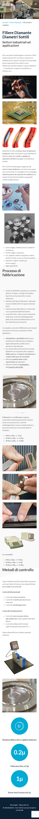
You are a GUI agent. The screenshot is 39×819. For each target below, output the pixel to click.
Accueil (5, 22)
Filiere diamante (15, 22)
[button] (36, 4)
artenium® (19, 810)
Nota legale (14, 805)
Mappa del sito (24, 805)
